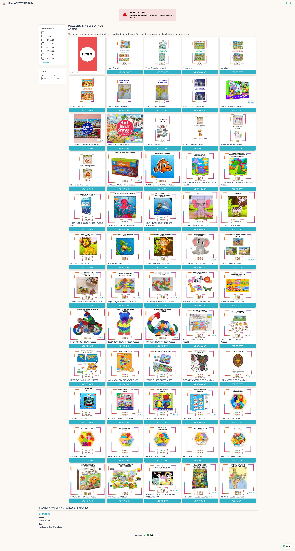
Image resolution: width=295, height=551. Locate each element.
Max (55, 75)
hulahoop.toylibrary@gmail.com (50, 527)
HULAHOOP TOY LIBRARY (20, 3)
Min (42, 75)
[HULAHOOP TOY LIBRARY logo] (4, 3)
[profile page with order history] (286, 3)
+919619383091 (45, 520)
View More (45, 62)
